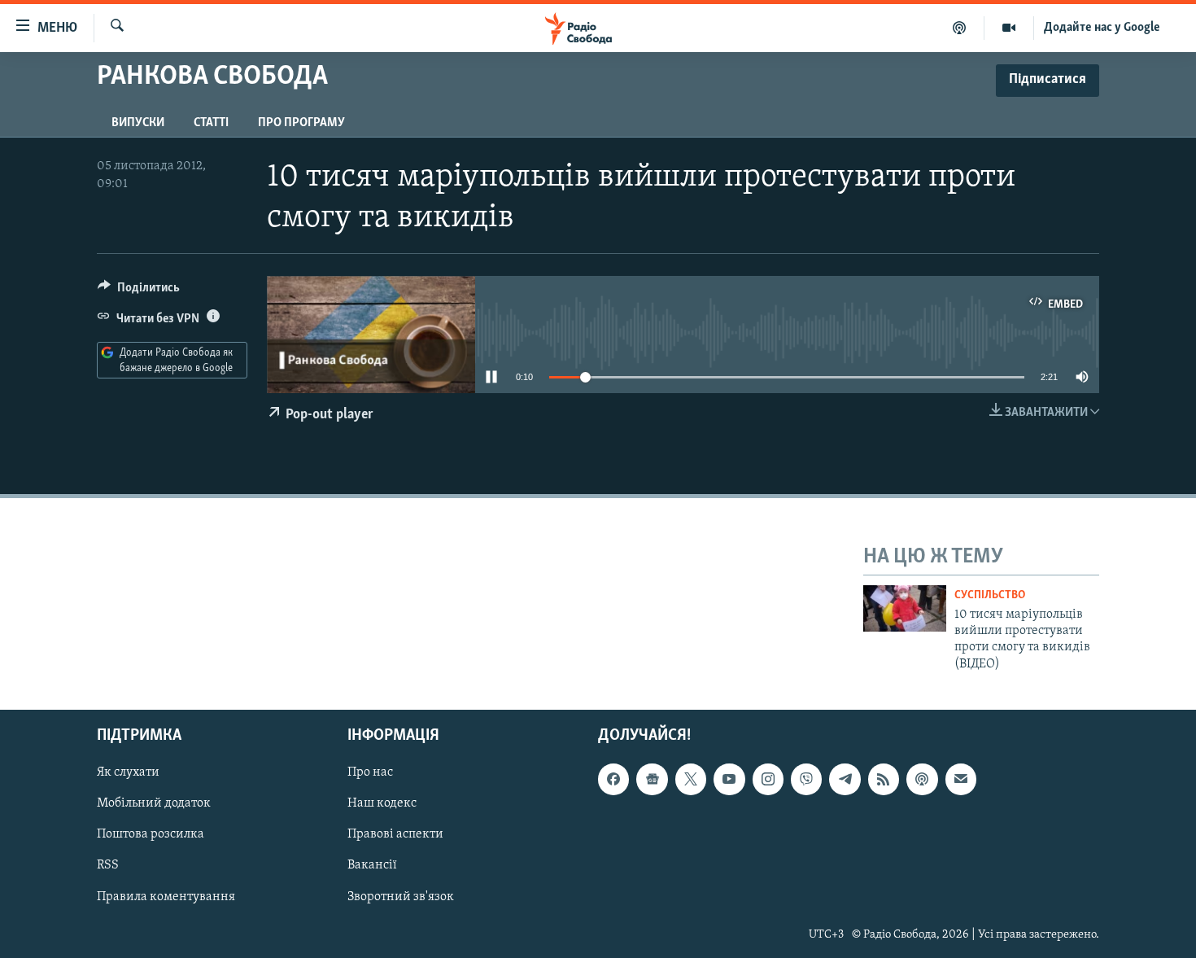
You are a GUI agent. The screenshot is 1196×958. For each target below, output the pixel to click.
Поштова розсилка (150, 835)
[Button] (139, 291)
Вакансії (372, 866)
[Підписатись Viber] (806, 778)
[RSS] (883, 778)
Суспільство (989, 595)
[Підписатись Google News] (651, 778)
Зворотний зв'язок (400, 896)
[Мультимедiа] (1009, 27)
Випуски (137, 122)
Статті (211, 122)
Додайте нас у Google (1102, 27)
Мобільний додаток (154, 803)
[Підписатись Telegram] (844, 778)
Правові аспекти (395, 835)
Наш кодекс (382, 803)
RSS (108, 866)
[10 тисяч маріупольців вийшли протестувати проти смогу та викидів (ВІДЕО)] (904, 608)
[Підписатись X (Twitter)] (690, 778)
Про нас (370, 772)
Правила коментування (166, 896)
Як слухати (128, 772)
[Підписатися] (960, 778)
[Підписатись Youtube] (729, 778)
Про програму (301, 122)
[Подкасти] (959, 27)
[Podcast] (921, 778)
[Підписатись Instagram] (768, 778)
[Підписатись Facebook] (613, 778)
